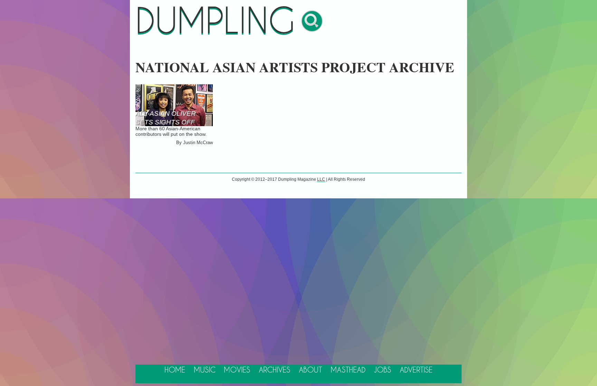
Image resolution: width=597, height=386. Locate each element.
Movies (237, 370)
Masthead (348, 370)
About (310, 370)
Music (205, 370)
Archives (274, 370)
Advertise (416, 370)
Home (174, 370)
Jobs (382, 370)
